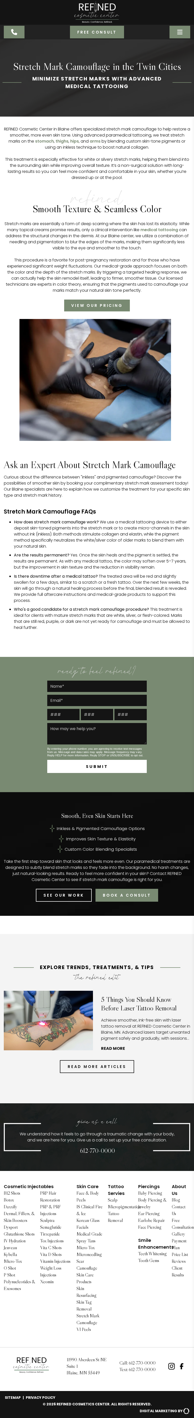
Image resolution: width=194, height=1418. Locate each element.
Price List (180, 1254)
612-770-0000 (97, 1150)
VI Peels (84, 1329)
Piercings (149, 1186)
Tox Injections (52, 1241)
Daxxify (10, 1207)
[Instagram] (171, 1366)
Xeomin (47, 1282)
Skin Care (88, 1186)
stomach (44, 141)
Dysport (11, 1227)
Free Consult (97, 32)
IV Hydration (15, 1241)
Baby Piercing (150, 1193)
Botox (9, 1200)
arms (95, 141)
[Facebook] (181, 1366)
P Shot (9, 1275)
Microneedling (89, 1254)
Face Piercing (149, 1227)
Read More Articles (97, 1066)
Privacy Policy (40, 1397)
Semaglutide (50, 1227)
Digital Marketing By (161, 1410)
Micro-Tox (13, 1261)
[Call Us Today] (14, 32)
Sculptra (47, 1220)
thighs (62, 141)
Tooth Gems (148, 1260)
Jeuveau (10, 1247)
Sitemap (13, 1397)
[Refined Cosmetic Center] (97, 12)
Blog (176, 1200)
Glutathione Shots (19, 1234)
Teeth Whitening (152, 1253)
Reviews (179, 1261)
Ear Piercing (149, 1213)
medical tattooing (159, 230)
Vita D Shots (51, 1254)
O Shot (10, 1268)
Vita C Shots (51, 1247)
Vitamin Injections (55, 1261)
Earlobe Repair (151, 1220)
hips (74, 141)
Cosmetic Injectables (29, 1186)
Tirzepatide (50, 1234)
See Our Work (63, 895)
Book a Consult (127, 895)
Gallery (178, 1234)
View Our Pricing (97, 305)
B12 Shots (12, 1193)
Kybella (10, 1254)
